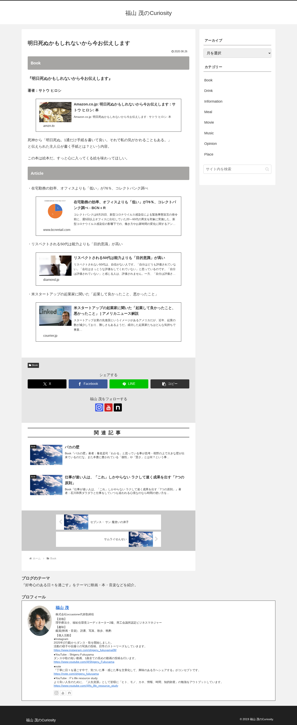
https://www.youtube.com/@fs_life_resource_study (86, 685)
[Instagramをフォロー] (99, 407)
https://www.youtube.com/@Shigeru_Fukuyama (84, 661)
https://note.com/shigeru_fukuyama (76, 673)
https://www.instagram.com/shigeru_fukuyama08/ (85, 650)
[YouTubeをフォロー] (108, 407)
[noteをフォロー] (118, 407)
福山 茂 (62, 607)
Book (35, 365)
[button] (170, 383)
